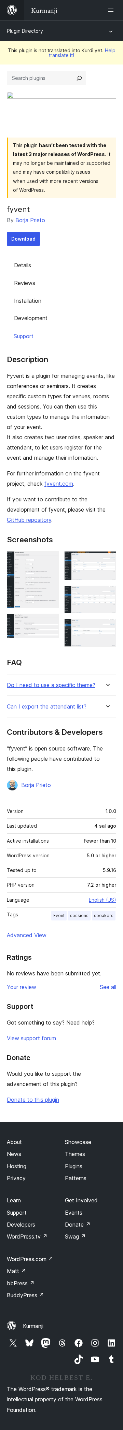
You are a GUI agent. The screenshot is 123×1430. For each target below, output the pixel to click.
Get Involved (81, 1200)
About (14, 1142)
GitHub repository (29, 519)
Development (30, 318)
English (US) (102, 900)
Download (23, 239)
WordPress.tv (27, 1236)
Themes (75, 1153)
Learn (14, 1200)
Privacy (16, 1178)
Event (59, 915)
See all (108, 987)
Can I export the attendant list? (46, 706)
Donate (78, 1224)
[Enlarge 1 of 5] (49, 560)
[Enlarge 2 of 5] (49, 622)
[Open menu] (112, 10)
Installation (27, 300)
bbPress (21, 1283)
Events (73, 1212)
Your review (21, 987)
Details (22, 265)
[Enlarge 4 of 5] (107, 594)
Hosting (16, 1166)
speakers (103, 915)
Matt (16, 1271)
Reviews (24, 283)
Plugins (73, 1166)
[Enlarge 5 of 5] (107, 628)
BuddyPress (25, 1295)
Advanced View (26, 935)
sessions (79, 915)
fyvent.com (58, 483)
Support (23, 336)
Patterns (75, 1178)
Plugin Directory (25, 31)
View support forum (31, 1038)
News (14, 1153)
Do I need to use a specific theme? (51, 685)
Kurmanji (33, 1325)
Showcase (78, 1142)
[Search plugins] (79, 78)
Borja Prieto (30, 220)
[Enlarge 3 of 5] (107, 560)
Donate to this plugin (33, 1099)
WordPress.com (30, 1259)
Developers (21, 1224)
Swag (75, 1236)
